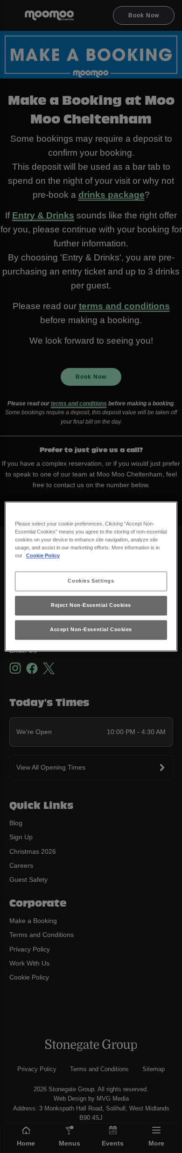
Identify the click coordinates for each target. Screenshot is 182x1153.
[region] (91, 576)
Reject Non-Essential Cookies (91, 605)
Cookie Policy (43, 556)
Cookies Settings (91, 581)
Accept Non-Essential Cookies (91, 630)
